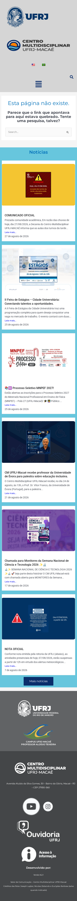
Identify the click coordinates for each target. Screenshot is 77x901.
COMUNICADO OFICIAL (20, 215)
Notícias (38, 152)
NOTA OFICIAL (14, 649)
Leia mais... (10, 232)
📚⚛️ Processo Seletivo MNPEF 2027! (29, 388)
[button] (38, 84)
